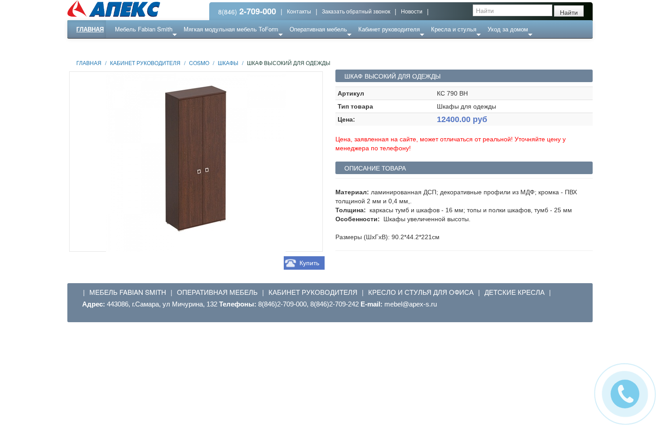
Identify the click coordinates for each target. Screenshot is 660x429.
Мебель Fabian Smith (143, 29)
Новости (411, 11)
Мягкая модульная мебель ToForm (231, 29)
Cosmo (199, 62)
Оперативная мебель (318, 29)
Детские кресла (514, 292)
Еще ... (131, 47)
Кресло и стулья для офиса (421, 292)
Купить (309, 263)
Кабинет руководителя (389, 29)
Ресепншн (165, 47)
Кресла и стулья (453, 29)
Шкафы (228, 62)
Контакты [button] (299, 11)
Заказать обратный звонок (356, 11)
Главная (90, 29)
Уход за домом (508, 29)
